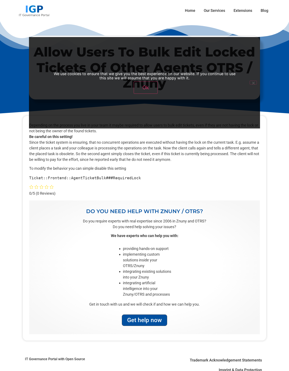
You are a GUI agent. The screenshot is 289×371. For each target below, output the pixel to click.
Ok (145, 87)
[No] (253, 82)
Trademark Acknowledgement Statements (226, 360)
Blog (264, 10)
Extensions (243, 10)
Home (190, 10)
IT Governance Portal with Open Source (55, 359)
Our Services (214, 10)
